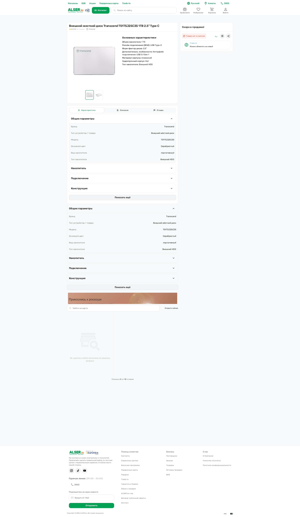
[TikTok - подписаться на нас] (78, 470)
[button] (228, 36)
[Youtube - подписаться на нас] (84, 470)
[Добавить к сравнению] (222, 36)
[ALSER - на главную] (75, 10)
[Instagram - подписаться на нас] (71, 470)
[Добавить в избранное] (216, 36)
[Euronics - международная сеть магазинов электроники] (87, 10)
